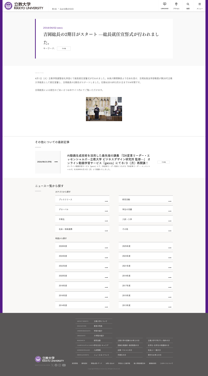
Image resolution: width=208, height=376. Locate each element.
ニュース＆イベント (67, 8)
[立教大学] (25, 6)
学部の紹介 (98, 331)
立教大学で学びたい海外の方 (159, 340)
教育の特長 (98, 326)
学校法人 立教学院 (124, 363)
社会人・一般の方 (154, 350)
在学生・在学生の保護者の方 (158, 345)
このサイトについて (166, 363)
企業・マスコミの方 (125, 350)
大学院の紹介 (99, 335)
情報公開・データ (96, 363)
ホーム (54, 8)
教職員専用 (152, 363)
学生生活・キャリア (101, 345)
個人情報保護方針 (139, 363)
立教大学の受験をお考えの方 (129, 340)
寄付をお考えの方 (154, 355)
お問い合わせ (110, 363)
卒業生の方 (122, 355)
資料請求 (84, 363)
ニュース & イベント (101, 355)
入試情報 (97, 350)
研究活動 (97, 340)
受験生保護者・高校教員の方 (128, 345)
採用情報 (75, 363)
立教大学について (100, 321)
